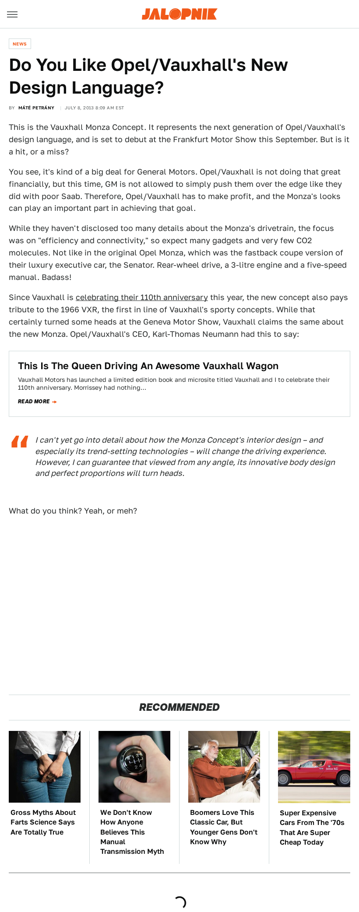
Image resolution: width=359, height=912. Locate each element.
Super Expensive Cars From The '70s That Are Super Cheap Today (312, 827)
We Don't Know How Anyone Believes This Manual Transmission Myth (132, 832)
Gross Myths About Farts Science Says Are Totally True (43, 822)
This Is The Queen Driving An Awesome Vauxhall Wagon (148, 365)
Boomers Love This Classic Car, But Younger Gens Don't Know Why (223, 827)
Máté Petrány (36, 107)
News (20, 43)
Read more (34, 401)
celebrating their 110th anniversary (142, 297)
